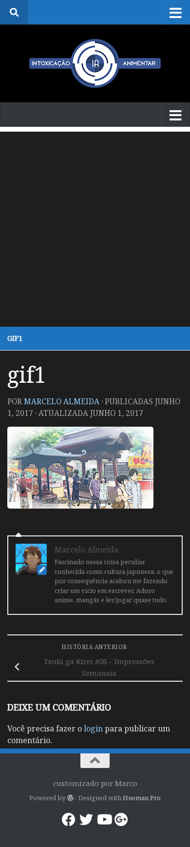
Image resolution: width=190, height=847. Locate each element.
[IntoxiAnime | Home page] (95, 63)
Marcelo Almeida (61, 401)
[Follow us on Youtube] (104, 820)
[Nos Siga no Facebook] (69, 820)
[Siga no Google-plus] (121, 820)
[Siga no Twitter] (86, 820)
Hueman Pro (142, 797)
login (93, 728)
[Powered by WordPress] (70, 798)
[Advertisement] (95, 227)
